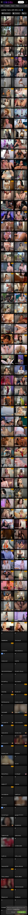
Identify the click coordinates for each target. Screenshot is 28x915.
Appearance (7, 13)
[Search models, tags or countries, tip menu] (26, 6)
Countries (17, 13)
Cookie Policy (16, 909)
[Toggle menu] (1, 2)
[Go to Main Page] (8, 2)
